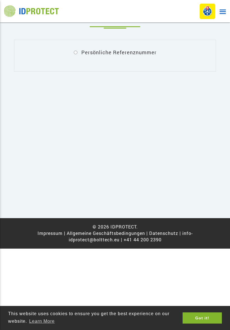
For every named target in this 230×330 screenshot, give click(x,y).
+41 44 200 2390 (143, 239)
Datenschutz (163, 233)
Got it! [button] (202, 318)
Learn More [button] (42, 321)
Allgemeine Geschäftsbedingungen (106, 233)
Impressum (51, 233)
